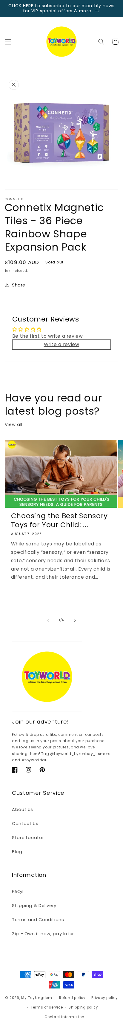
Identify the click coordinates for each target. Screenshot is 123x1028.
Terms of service (47, 1007)
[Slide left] (48, 620)
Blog (17, 852)
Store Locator (28, 838)
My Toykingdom (36, 997)
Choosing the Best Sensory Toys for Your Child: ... (59, 520)
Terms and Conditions (38, 920)
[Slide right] (75, 620)
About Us (22, 809)
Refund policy (72, 997)
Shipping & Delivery (34, 906)
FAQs (18, 891)
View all (13, 424)
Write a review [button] (61, 344)
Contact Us (25, 824)
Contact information (64, 1017)
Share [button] (18, 285)
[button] (8, 41)
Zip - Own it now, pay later (43, 934)
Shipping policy (83, 1007)
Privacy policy (104, 997)
